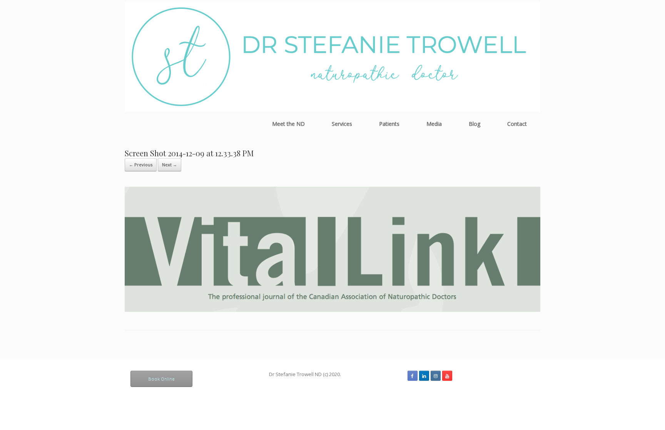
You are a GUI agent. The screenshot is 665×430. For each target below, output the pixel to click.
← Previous (140, 164)
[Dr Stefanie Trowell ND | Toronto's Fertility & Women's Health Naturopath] (332, 57)
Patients (389, 123)
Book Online (161, 378)
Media (434, 123)
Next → (169, 164)
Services (342, 123)
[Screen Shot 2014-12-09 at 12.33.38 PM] (332, 309)
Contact (517, 123)
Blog (474, 123)
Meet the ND (288, 123)
